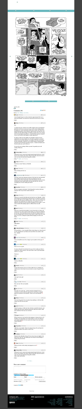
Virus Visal (18, 237)
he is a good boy (59, 403)
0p (23, 175)
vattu (71, 404)
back (54, 399)
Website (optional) (38, 377)
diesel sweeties (52, 402)
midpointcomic (20, 175)
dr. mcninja (53, 404)
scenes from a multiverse (67, 399)
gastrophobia (60, 400)
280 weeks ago (21, 114)
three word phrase (69, 402)
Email (25, 377)
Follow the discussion (44, 110)
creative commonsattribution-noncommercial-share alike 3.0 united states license (17, 399)
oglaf (61, 405)
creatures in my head (51, 401)
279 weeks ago (21, 297)
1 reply (19, 158)
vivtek (18, 281)
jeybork (18, 244)
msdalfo (18, 258)
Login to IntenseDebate (17, 375)
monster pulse (59, 399)
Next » (31, 360)
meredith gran (21, 397)
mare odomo (60, 404)
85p (21, 258)
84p (21, 244)
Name (15, 377)
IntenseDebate (20, 385)
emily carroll (60, 398)
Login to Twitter (31, 375)
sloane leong (70, 400)
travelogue (70, 403)
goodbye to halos (59, 401)
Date (18, 112)
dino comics (53, 403)
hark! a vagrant (59, 402)
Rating (21, 112)
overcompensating (69, 398)
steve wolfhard (69, 401)
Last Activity (25, 112)
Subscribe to (16, 381)
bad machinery (52, 400)
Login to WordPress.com (24, 375)
